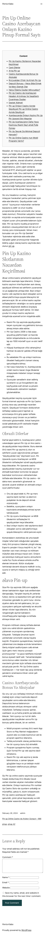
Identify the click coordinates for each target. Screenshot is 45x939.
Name (5, 877)
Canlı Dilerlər (14, 67)
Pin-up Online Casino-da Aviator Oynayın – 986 (21, 819)
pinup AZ (11, 824)
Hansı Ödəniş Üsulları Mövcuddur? (24, 90)
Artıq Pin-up (14, 71)
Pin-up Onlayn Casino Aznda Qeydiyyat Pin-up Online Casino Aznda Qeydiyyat (23, 109)
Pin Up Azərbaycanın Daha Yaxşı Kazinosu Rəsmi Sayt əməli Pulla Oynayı (24, 125)
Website (6, 887)
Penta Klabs (7, 4)
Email (5, 882)
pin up (11, 246)
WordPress (26, 930)
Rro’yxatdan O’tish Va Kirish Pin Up (25, 80)
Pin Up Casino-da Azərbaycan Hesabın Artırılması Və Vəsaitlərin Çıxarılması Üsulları (24, 96)
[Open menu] (41, 4)
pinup (4, 824)
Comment (7, 857)
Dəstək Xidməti (16, 103)
